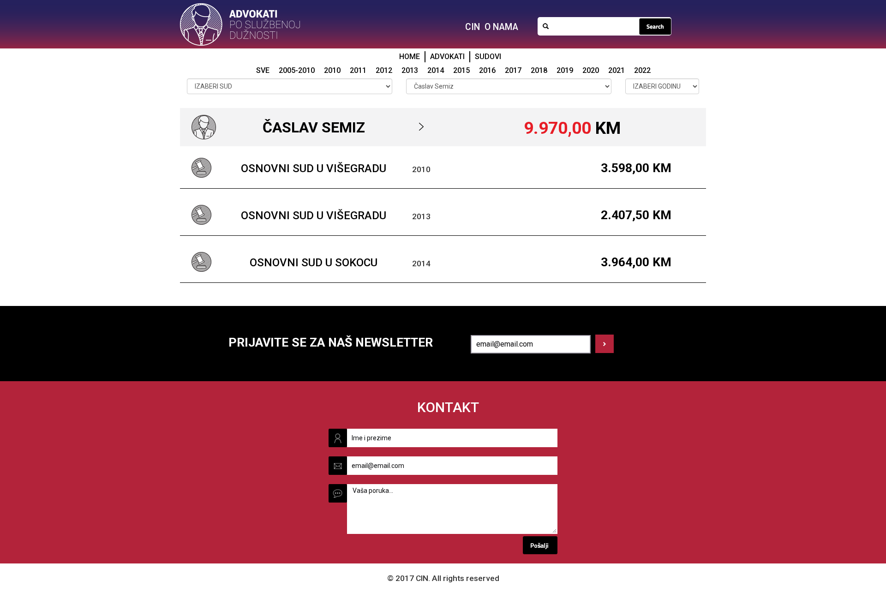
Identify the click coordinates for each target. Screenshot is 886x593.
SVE (262, 70)
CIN (472, 27)
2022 (642, 70)
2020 (590, 70)
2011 (358, 70)
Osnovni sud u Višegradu (313, 168)
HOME (409, 56)
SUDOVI (488, 56)
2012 (384, 70)
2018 (539, 70)
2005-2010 (297, 70)
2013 (409, 70)
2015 (461, 70)
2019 (565, 70)
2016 (487, 70)
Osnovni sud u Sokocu (313, 262)
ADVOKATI (447, 56)
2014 (435, 70)
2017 (513, 70)
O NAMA (501, 27)
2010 (332, 70)
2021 (616, 70)
